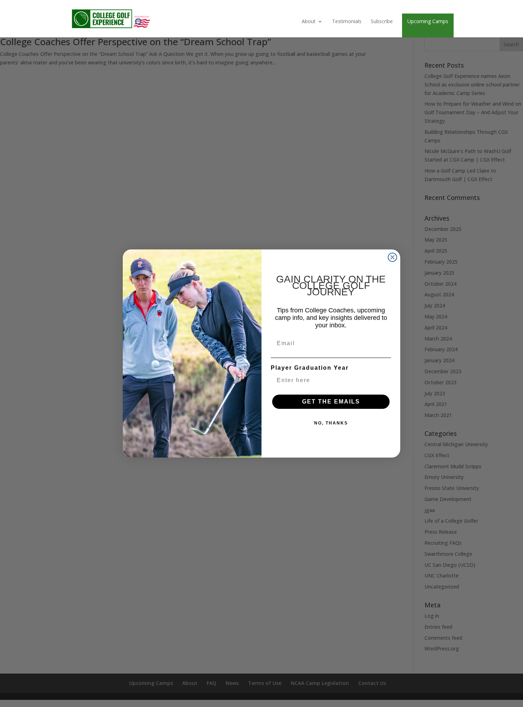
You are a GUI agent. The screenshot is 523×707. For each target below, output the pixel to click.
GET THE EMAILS (331, 402)
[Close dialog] (392, 257)
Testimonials (346, 22)
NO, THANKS (331, 423)
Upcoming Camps (427, 21)
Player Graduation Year (310, 368)
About (309, 22)
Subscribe (382, 22)
